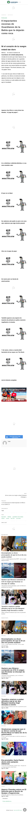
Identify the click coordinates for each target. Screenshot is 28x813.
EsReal (3, 786)
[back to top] (25, 810)
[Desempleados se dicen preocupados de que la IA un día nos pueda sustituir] (14, 543)
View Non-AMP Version (18, 810)
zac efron (18, 518)
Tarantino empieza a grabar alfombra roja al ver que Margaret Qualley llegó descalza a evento (12, 608)
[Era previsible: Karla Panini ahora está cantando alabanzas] (14, 748)
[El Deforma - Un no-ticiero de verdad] (14, 2)
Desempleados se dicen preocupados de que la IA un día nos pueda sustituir (13, 555)
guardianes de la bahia (18, 516)
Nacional (3, 635)
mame (2, 518)
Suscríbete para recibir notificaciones (15, 437)
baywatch (3, 516)
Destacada (4, 17)
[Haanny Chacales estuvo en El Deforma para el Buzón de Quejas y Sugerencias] (14, 778)
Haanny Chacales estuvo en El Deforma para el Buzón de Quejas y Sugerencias (13, 791)
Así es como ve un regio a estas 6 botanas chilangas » (16, 496)
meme (7, 518)
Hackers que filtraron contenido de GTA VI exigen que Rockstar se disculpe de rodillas (13, 581)
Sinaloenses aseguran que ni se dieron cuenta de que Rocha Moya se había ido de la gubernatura (14, 731)
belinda (9, 516)
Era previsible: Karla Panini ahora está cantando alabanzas (12, 762)
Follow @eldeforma (7, 801)
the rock (13, 518)
